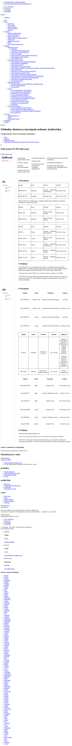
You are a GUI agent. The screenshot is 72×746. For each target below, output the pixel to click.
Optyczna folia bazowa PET (15, 60)
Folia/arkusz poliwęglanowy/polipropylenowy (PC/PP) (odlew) (21, 142)
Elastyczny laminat (16, 54)
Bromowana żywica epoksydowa (20, 93)
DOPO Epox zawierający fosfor (20, 101)
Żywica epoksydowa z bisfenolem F (21, 92)
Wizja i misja (11, 25)
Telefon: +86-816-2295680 (17, 2)
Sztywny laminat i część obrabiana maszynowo (24, 55)
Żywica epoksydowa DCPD (19, 100)
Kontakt (6, 122)
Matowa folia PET (16, 69)
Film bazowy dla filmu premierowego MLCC (24, 71)
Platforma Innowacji (13, 115)
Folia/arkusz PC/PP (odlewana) (20, 52)
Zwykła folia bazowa (17, 81)
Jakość (9, 117)
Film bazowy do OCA (17, 65)
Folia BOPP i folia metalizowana (20, 50)
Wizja (5, 498)
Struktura (10, 30)
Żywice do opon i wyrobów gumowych (22, 109)
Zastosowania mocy (13, 36)
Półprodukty (14, 104)
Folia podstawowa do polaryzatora (20, 66)
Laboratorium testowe (14, 119)
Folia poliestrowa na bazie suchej (20, 73)
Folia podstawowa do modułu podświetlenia (23, 61)
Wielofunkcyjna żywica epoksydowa (21, 96)
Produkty (6, 46)
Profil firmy (11, 23)
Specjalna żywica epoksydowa (19, 103)
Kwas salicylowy (16, 112)
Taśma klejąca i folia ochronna (19, 57)
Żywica (10, 88)
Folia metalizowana (16, 58)
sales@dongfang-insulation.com (13, 555)
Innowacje (7, 484)
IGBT (9, 42)
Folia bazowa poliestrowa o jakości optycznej (23, 74)
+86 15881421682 (9, 569)
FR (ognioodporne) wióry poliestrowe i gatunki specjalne (27, 84)
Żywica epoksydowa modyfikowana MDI (23, 98)
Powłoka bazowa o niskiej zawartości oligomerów (25, 77)
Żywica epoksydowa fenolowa (19, 95)
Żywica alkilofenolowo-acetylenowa (21, 107)
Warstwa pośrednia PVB (18, 85)
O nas (5, 22)
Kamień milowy (12, 27)
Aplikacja (7, 31)
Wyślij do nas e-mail (6, 154)
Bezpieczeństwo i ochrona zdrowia (17, 38)
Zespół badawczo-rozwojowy (12, 485)
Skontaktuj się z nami (10, 489)
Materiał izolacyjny (13, 47)
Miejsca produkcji (13, 28)
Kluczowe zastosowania (14, 33)
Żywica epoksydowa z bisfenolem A (21, 90)
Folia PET (14, 49)
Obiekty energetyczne (14, 35)
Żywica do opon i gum (14, 106)
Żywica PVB (15, 87)
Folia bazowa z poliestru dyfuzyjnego (21, 79)
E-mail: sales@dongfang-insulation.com (20, 3)
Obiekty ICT (11, 39)
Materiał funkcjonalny (14, 82)
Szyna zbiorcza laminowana (15, 44)
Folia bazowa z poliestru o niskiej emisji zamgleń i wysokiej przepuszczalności (33, 68)
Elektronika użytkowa (14, 41)
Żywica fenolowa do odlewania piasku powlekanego (26, 111)
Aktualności (7, 120)
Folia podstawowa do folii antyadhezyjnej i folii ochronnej (27, 76)
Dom (5, 20)
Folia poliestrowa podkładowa (19, 63)
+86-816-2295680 (6, 460)
